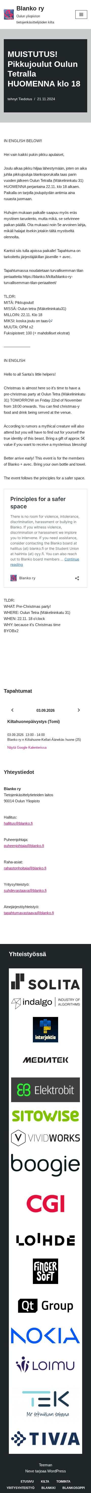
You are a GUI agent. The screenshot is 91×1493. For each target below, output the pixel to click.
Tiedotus (25, 99)
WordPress (56, 1471)
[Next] (79, 710)
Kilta (45, 1481)
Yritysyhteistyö (20, 1488)
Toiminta (63, 1481)
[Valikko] (81, 14)
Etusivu (27, 1481)
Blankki (48, 1488)
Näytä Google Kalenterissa (27, 747)
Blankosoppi (73, 1488)
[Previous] (12, 710)
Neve (29, 1471)
